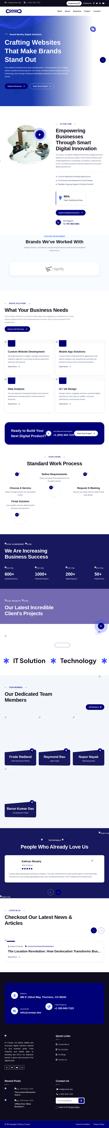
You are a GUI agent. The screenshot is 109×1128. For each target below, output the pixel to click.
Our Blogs (62, 1054)
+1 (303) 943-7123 (63, 435)
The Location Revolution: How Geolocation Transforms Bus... (54, 951)
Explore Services (15, 86)
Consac (27, 1124)
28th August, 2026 (26, 1089)
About (67, 11)
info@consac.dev (14, 2)
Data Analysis (16, 388)
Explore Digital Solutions (69, 213)
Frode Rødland (20, 757)
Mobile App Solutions (72, 351)
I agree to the (69, 1107)
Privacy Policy (98, 1124)
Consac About (63, 1044)
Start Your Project (40, 86)
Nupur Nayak (88, 757)
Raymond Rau (54, 757)
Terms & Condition (83, 1124)
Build (60, 11)
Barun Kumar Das (20, 808)
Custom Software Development (40, 946)
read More (12, 957)
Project (87, 11)
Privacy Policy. (74, 1107)
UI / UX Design (68, 388)
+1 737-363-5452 (71, 224)
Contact (97, 11)
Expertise (77, 11)
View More (12, 366)
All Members (94, 707)
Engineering (73, 3)
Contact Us (62, 1060)
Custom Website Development (26, 351)
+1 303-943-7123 (33, 2)
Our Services (63, 1049)
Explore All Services (16, 329)
